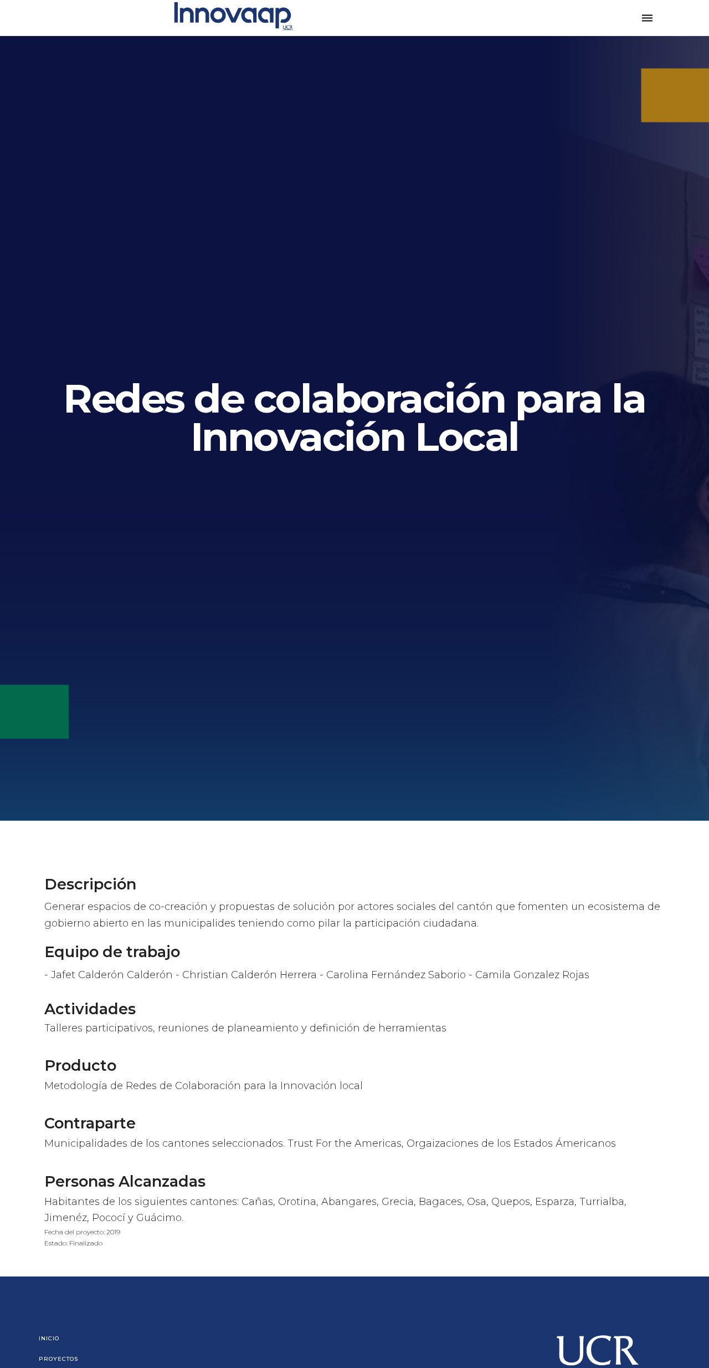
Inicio (49, 1338)
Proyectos (58, 1358)
